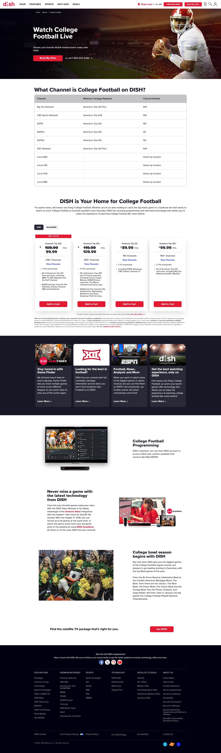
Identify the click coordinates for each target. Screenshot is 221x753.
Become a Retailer (171, 706)
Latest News (168, 678)
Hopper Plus (117, 690)
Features (35, 4)
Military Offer (143, 686)
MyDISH (37, 706)
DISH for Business (42, 710)
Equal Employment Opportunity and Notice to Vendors (174, 712)
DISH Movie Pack (67, 708)
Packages (38, 678)
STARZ (63, 696)
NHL (88, 694)
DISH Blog (38, 698)
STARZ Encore (66, 700)
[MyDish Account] (215, 4)
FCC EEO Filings (119, 735)
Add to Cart (53, 304)
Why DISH (63, 4)
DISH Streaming (41, 702)
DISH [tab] (39, 227)
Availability (168, 698)
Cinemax (64, 704)
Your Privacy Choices (69, 734)
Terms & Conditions (171, 694)
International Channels (70, 716)
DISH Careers (40, 734)
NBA (88, 690)
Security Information (172, 702)
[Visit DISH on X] (107, 662)
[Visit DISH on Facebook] (101, 662)
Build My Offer (193, 4)
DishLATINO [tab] (52, 227)
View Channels (53, 264)
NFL (87, 682)
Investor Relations (171, 686)
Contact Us (168, 734)
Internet (140, 678)
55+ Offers (142, 682)
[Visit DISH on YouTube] (119, 662)
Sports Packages (93, 678)
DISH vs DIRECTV (42, 694)
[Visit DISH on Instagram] (113, 662)
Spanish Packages (42, 690)
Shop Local (146, 4)
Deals (76, 4)
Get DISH (162, 629)
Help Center (168, 682)
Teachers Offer (143, 698)
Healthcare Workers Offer (148, 694)
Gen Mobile (39, 718)
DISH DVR (116, 678)
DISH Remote (118, 682)
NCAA (88, 686)
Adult (62, 712)
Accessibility (142, 734)
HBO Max (64, 682)
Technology (39, 686)
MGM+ (63, 692)
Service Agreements (172, 690)
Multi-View (116, 686)
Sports (49, 4)
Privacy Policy (92, 734)
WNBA (89, 698)
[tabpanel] (110, 272)
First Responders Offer (147, 690)
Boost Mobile (40, 714)
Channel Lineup (41, 682)
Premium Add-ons (68, 678)
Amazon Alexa (73, 511)
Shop (22, 4)
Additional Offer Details (111, 327)
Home (38, 12)
